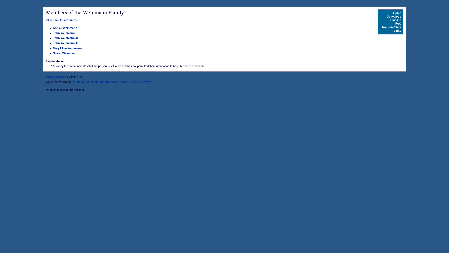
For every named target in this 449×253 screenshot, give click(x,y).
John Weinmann (64, 33)
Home (397, 13)
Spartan (123, 81)
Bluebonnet (108, 81)
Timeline (395, 20)
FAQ (398, 23)
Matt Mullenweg (56, 76)
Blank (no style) (140, 81)
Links (397, 30)
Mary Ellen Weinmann (67, 48)
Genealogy (394, 16)
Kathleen (92, 81)
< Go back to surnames (61, 20)
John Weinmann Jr (65, 38)
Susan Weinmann (64, 53)
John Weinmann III (65, 43)
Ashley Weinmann (65, 28)
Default (79, 81)
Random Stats (391, 27)
